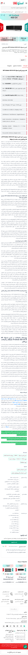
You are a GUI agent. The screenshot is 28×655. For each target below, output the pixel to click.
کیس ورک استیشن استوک (9, 640)
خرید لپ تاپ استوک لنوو (20, 636)
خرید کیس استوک (9, 634)
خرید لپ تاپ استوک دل (20, 638)
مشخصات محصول (17, 66)
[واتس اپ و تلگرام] (14, 626)
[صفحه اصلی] (25, 12)
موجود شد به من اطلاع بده (14, 652)
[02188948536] (25, 647)
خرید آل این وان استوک (8, 637)
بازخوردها (9, 66)
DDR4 (16, 455)
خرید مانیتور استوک (9, 636)
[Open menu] (26, 3)
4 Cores (18, 459)
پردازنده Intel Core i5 (8, 455)
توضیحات (25, 66)
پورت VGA (24, 459)
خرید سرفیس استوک (20, 639)
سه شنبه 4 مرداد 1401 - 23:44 (13, 546)
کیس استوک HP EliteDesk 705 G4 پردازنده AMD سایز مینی (21, 578)
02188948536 (23, 623)
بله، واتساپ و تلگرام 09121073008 (12, 623)
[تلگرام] (20, 626)
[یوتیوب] (7, 626)
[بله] (24, 626)
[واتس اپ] (10, 626)
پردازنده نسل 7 (12, 459)
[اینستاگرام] (17, 626)
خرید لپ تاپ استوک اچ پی (20, 633)
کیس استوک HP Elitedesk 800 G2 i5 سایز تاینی (8, 578)
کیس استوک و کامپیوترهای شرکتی (19, 473)
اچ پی (25, 44)
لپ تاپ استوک (20, 630)
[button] (3, 573)
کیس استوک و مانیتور (19, 12)
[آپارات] (3, 626)
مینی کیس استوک (22, 455)
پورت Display (23, 462)
